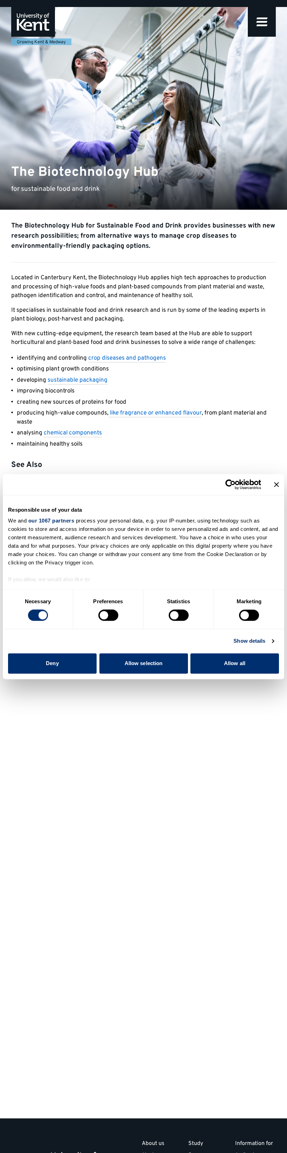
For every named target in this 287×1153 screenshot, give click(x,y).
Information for (254, 1144)
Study (195, 1144)
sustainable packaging (77, 380)
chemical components (73, 433)
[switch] (108, 615)
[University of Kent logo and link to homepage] (33, 22)
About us (153, 1144)
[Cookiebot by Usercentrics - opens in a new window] (230, 484)
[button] (262, 22)
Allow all (234, 663)
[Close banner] (276, 484)
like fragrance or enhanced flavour (155, 413)
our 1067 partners (51, 521)
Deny (52, 663)
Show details (249, 641)
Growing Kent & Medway (41, 42)
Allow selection (144, 663)
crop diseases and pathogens (127, 358)
